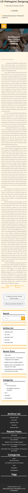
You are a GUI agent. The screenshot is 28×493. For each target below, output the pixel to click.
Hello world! (7, 355)
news (6, 392)
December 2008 (9, 342)
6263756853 (14, 10)
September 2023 (9, 332)
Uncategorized (8, 398)
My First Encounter (13, 43)
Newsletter (7, 395)
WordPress (15, 490)
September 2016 (9, 337)
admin (4, 287)
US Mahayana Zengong (14, 1)
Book (14, 40)
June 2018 (7, 334)
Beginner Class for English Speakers (14, 362)
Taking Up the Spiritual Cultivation (13, 303)
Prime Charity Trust (7, 488)
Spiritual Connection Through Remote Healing (14, 297)
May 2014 (7, 340)
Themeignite (17, 488)
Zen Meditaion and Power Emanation (14, 463)
